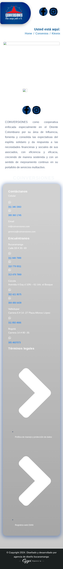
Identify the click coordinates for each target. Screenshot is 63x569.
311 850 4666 (14, 322)
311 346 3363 (14, 207)
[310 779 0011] (9, 261)
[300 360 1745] (9, 210)
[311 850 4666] (9, 318)
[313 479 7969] (9, 269)
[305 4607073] (9, 337)
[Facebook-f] (43, 12)
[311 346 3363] (9, 202)
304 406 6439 (14, 303)
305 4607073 (14, 342)
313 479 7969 (14, 274)
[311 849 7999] (9, 253)
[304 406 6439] (9, 298)
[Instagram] (53, 12)
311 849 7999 (14, 258)
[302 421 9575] (9, 289)
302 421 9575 (14, 294)
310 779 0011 (14, 266)
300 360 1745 (14, 215)
